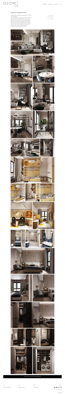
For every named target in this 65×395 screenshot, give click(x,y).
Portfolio (45, 4)
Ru (61, 4)
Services (50, 4)
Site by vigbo (60, 392)
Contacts (56, 4)
